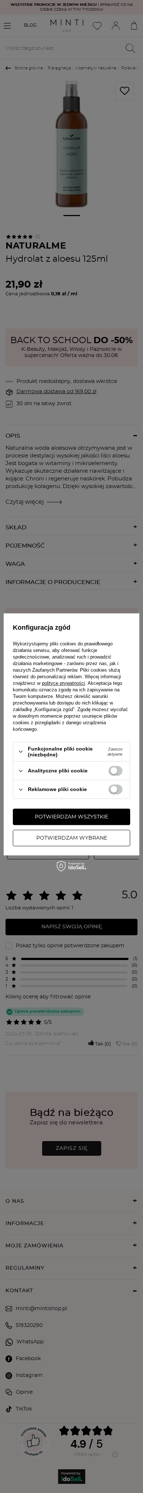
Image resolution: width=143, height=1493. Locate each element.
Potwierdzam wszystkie (71, 817)
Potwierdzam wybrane (71, 838)
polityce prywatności (63, 683)
